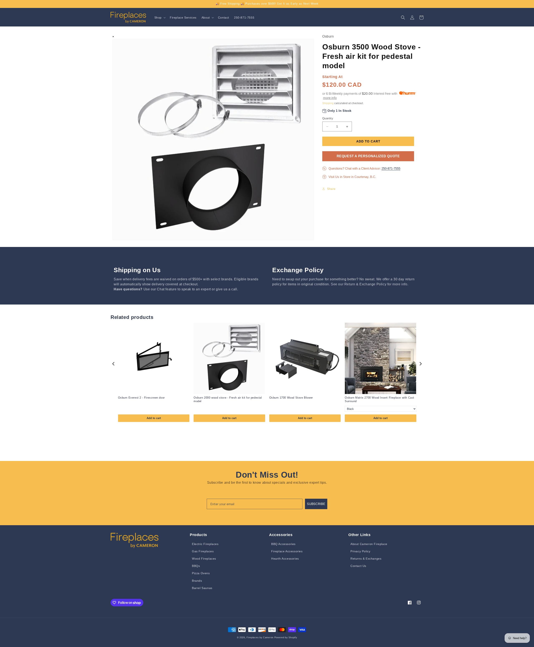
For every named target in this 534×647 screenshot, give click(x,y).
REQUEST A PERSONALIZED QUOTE (368, 156)
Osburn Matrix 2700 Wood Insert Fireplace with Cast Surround (379, 399)
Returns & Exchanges (365, 558)
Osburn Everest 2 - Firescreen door (141, 397)
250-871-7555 (391, 168)
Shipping (328, 103)
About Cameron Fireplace (368, 544)
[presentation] (113, 363)
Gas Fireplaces (203, 551)
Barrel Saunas (202, 588)
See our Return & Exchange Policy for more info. (369, 284)
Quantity (327, 118)
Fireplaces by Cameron (260, 637)
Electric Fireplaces (205, 544)
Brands (197, 580)
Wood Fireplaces (204, 558)
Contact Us (358, 566)
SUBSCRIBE (316, 504)
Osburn (328, 36)
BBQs (196, 566)
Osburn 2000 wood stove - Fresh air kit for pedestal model (228, 399)
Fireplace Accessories (287, 551)
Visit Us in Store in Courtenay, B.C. (352, 177)
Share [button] (331, 188)
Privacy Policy (360, 551)
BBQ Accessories (283, 544)
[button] (159, 17)
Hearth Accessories (285, 558)
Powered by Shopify (285, 637)
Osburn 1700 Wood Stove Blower (291, 397)
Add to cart (154, 418)
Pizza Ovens (201, 573)
